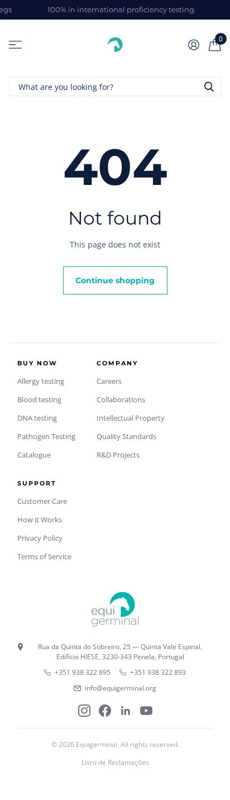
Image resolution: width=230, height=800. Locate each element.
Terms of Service (44, 556)
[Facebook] (105, 710)
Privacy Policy (40, 538)
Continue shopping (115, 280)
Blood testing (39, 399)
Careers (109, 381)
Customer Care (42, 501)
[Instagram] (84, 710)
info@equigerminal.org (120, 688)
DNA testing (37, 418)
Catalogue (34, 455)
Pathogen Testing (46, 436)
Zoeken (209, 86)
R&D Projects (118, 455)
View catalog (15, 45)
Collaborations (121, 399)
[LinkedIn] (125, 710)
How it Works (39, 520)
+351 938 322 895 (83, 672)
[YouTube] (146, 710)
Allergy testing (40, 381)
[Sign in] (193, 44)
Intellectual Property (131, 418)
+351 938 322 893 (158, 672)
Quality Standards (126, 436)
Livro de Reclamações (115, 762)
